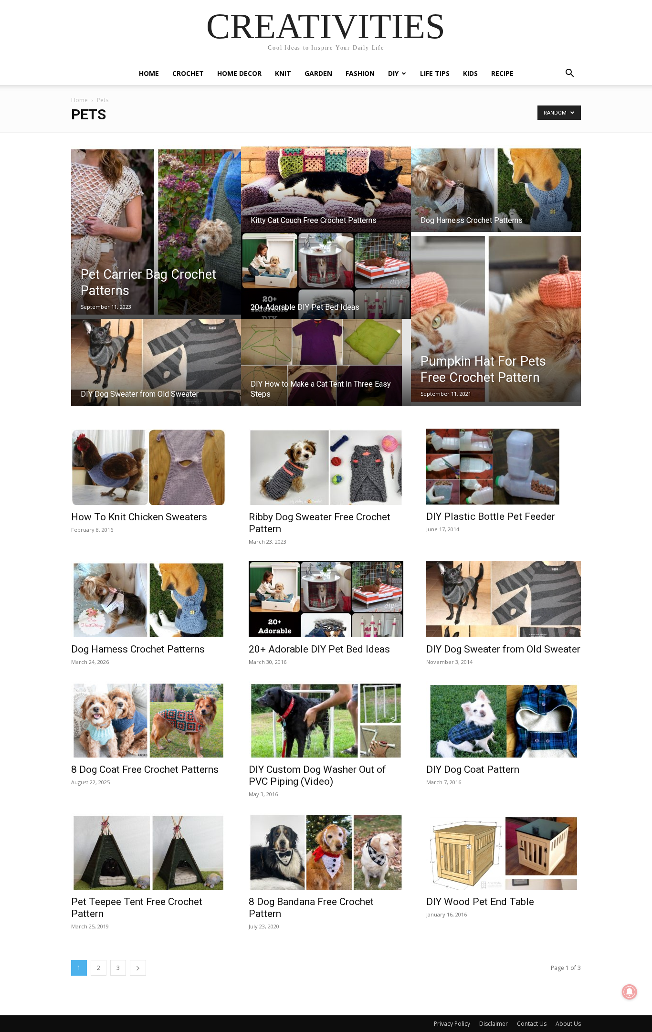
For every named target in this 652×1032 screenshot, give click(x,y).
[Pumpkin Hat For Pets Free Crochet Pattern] (496, 319)
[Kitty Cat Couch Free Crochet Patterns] (326, 197)
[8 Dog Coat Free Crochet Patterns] (148, 719)
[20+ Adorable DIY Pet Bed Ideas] (326, 284)
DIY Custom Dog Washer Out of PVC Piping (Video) (317, 775)
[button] (569, 74)
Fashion (360, 73)
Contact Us (532, 1024)
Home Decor (239, 73)
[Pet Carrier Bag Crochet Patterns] (156, 232)
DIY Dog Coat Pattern (472, 769)
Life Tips (435, 73)
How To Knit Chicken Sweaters (139, 517)
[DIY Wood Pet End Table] (503, 851)
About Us (568, 1024)
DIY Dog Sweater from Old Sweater (503, 649)
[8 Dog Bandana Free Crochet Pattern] (326, 851)
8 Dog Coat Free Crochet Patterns (145, 769)
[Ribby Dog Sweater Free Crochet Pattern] (326, 467)
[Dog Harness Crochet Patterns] (496, 197)
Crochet (188, 73)
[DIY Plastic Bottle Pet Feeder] (503, 467)
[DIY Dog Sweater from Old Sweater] (156, 371)
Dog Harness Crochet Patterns (138, 649)
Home (149, 73)
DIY (393, 73)
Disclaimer (493, 1024)
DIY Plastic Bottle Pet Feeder (490, 516)
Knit (283, 73)
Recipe (502, 73)
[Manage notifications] (629, 992)
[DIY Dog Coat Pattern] (503, 719)
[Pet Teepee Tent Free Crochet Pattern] (148, 851)
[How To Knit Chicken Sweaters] (148, 467)
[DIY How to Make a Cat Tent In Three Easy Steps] (326, 371)
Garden (318, 73)
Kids (470, 73)
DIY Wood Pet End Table (480, 901)
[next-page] (138, 968)
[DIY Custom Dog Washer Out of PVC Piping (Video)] (326, 719)
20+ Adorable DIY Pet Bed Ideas (319, 649)
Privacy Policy (452, 1024)
